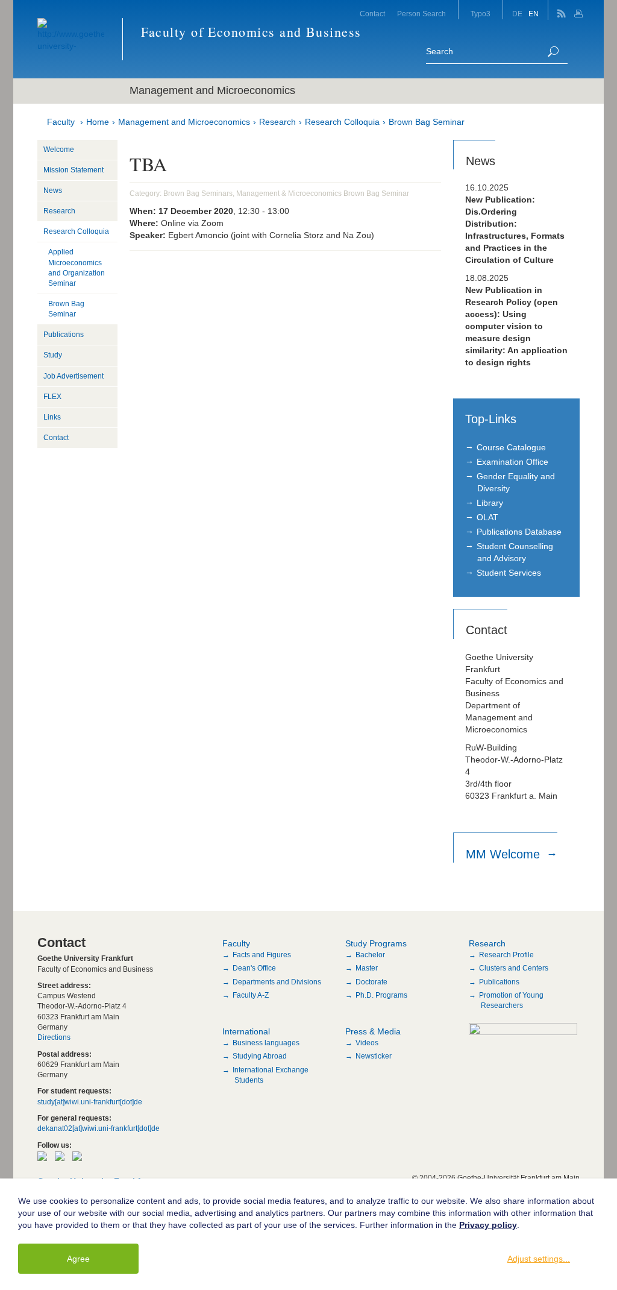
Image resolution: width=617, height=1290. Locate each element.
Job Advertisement (73, 376)
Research (277, 122)
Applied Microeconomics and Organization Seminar (76, 267)
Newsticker (373, 1056)
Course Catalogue (511, 447)
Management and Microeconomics (184, 122)
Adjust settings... (538, 1258)
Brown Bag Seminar (427, 122)
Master (366, 968)
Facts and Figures (262, 955)
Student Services (509, 572)
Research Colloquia (342, 122)
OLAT (487, 517)
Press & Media (373, 1031)
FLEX (52, 396)
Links (52, 417)
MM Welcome (504, 854)
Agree (78, 1258)
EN (533, 14)
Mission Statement (73, 170)
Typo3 (480, 14)
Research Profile (506, 955)
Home (97, 122)
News (52, 190)
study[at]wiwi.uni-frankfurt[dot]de (89, 1102)
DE (517, 14)
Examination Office (512, 462)
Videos (366, 1043)
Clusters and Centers (513, 968)
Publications (63, 334)
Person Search (421, 14)
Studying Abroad (260, 1056)
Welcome (58, 149)
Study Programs (376, 943)
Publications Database (519, 531)
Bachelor (370, 955)
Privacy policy (488, 1225)
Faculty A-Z (251, 995)
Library (490, 503)
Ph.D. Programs (381, 995)
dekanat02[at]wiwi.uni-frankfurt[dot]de (98, 1128)
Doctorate (371, 982)
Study (52, 355)
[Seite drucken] (580, 10)
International (246, 1031)
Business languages (266, 1043)
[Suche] (553, 51)
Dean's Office (254, 968)
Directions (53, 1037)
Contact (372, 14)
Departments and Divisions (277, 982)
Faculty (61, 122)
